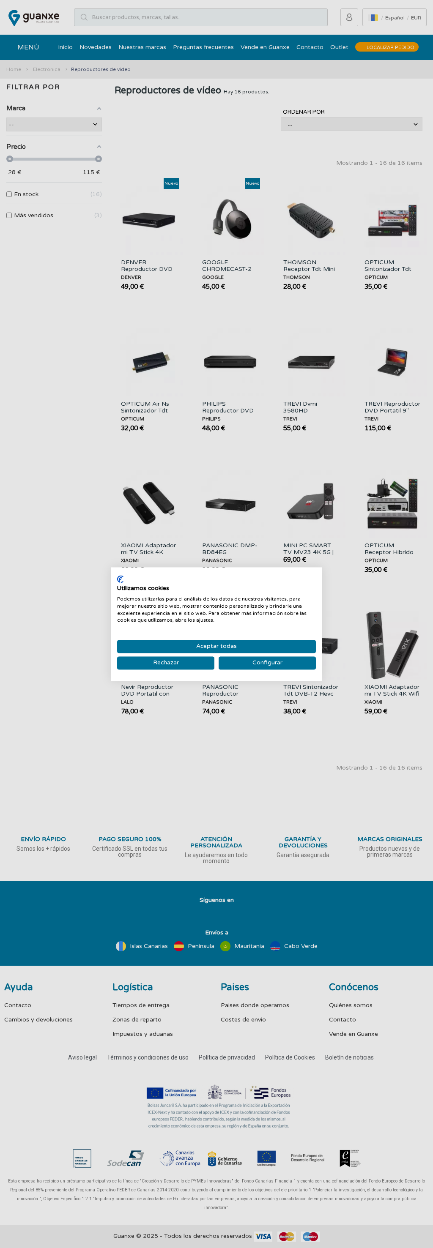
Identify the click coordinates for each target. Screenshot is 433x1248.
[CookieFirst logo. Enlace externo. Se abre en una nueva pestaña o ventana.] (120, 579)
